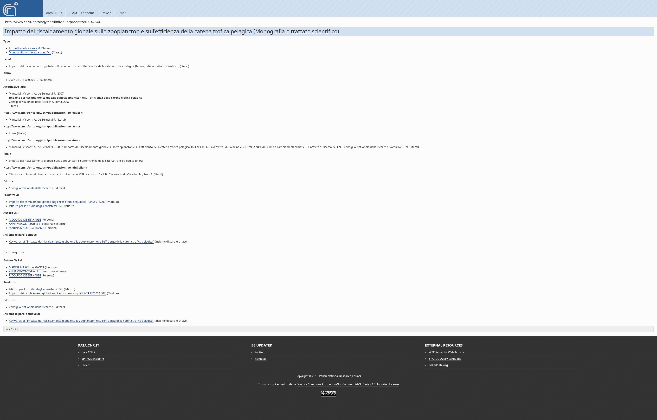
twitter (259, 352)
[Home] (21, 8)
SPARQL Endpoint (81, 13)
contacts (260, 359)
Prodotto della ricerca (23, 48)
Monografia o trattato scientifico (30, 52)
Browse (105, 13)
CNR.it (122, 13)
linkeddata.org (438, 365)
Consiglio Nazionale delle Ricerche (31, 188)
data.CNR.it (54, 13)
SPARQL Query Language (445, 359)
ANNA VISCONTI (19, 224)
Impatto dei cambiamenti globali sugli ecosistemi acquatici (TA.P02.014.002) (57, 202)
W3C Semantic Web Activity (446, 352)
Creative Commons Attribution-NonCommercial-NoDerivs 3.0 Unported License (348, 384)
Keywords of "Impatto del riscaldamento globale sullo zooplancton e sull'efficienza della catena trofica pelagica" (81, 241)
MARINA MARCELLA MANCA (26, 228)
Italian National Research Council (340, 376)
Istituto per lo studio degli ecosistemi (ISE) (36, 206)
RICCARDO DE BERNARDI (25, 219)
